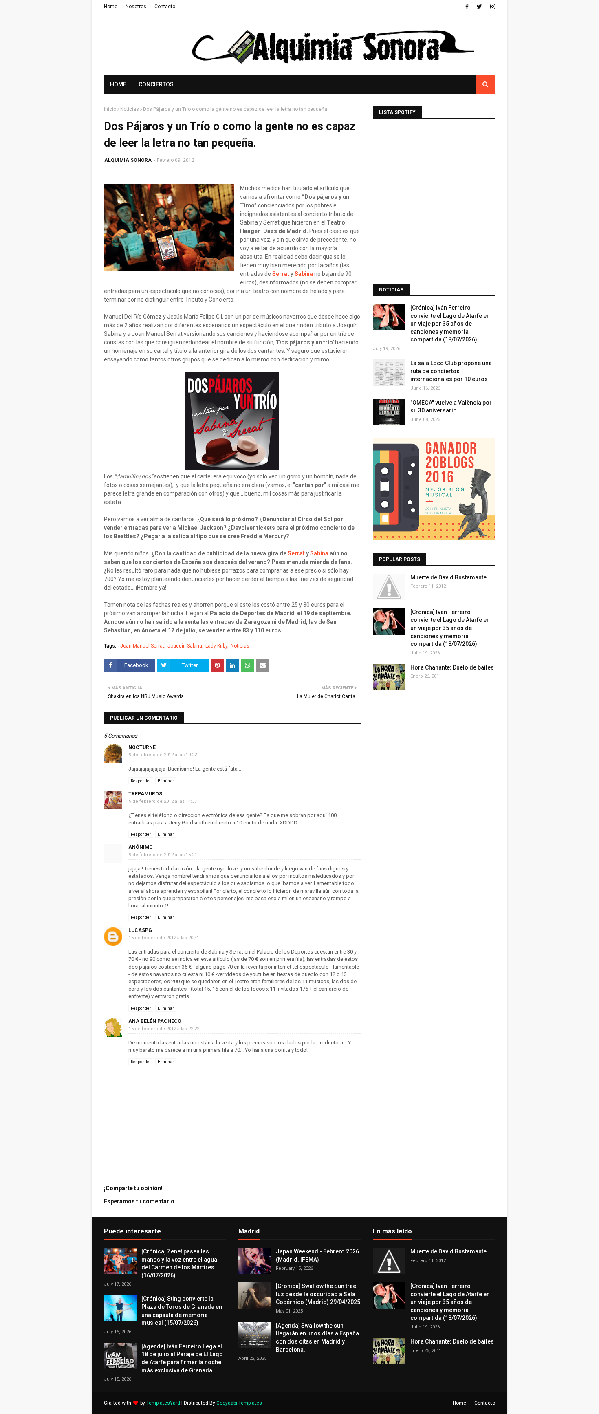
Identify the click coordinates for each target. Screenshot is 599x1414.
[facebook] (467, 6)
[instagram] (491, 6)
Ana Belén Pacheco (154, 1021)
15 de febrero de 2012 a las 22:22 (164, 1028)
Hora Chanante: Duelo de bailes (452, 667)
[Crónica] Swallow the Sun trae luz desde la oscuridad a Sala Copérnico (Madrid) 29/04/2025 (318, 1294)
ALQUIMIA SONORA (128, 160)
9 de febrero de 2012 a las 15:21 (163, 854)
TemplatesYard (163, 1403)
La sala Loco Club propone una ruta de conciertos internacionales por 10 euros (451, 371)
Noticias (129, 109)
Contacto (164, 6)
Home (110, 6)
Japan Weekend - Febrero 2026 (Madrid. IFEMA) (317, 1255)
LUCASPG (140, 930)
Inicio (110, 109)
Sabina (319, 553)
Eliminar (166, 781)
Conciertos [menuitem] (156, 84)
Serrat (296, 553)
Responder (141, 781)
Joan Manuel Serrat (142, 646)
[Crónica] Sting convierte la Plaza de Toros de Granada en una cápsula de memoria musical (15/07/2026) (181, 1310)
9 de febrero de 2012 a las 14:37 (163, 801)
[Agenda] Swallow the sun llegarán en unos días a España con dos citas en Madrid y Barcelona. (317, 1337)
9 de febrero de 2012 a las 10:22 (163, 755)
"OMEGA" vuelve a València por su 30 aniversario (451, 406)
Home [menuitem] (118, 84)
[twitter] (479, 6)
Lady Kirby (216, 646)
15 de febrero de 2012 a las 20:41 (164, 937)
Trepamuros (145, 794)
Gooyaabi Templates (239, 1403)
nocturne (142, 747)
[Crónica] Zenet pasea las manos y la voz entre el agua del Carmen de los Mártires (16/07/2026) (179, 1263)
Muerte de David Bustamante (448, 577)
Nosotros (136, 6)
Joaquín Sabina (184, 646)
